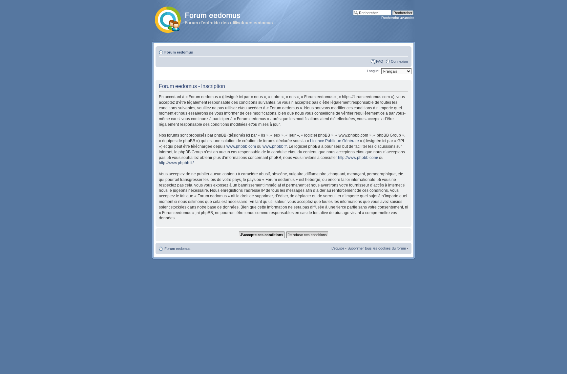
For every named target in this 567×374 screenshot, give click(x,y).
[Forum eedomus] (219, 18)
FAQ (379, 61)
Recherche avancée (397, 18)
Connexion (399, 61)
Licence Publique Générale (334, 141)
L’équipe (337, 248)
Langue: (373, 71)
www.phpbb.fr (274, 146)
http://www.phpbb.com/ (358, 157)
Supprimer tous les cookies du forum (376, 248)
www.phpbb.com (241, 146)
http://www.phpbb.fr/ (176, 163)
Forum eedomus (178, 52)
